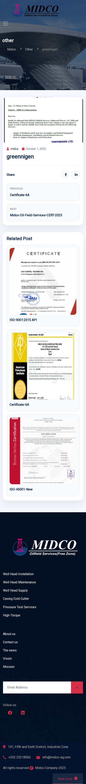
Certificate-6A (19, 195)
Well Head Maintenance (19, 582)
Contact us (10, 642)
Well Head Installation (18, 574)
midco (14, 148)
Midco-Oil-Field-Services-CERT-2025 (36, 215)
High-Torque (11, 615)
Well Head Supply (15, 590)
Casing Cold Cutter (16, 599)
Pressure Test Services (19, 607)
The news (10, 650)
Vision (7, 658)
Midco (11, 49)
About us (9, 634)
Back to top (65, 778)
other (8, 40)
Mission (8, 667)
